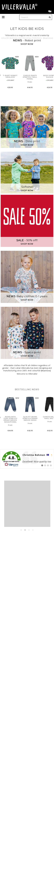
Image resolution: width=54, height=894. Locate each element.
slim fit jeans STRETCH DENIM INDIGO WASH (30, 418)
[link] (27, 459)
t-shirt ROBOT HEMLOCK (10, 76)
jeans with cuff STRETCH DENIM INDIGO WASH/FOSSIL (10, 419)
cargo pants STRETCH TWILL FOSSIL (30, 77)
